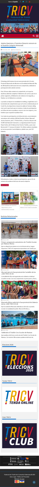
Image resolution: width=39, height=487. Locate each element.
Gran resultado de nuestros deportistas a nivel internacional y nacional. (8, 207)
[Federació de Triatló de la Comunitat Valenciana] (2, 35)
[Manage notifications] (34, 482)
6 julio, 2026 (5, 330)
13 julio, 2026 (6, 270)
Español (15, 2)
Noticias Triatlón (4, 185)
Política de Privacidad (23, 477)
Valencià (10, 2)
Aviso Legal (13, 477)
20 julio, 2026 (6, 240)
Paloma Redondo (17, 49)
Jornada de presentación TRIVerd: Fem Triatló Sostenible (29, 206)
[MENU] (37, 36)
